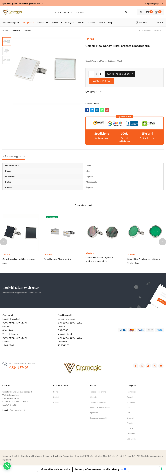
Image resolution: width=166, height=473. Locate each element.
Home (5, 30)
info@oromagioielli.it (17, 410)
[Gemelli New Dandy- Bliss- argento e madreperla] (87, 110)
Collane (130, 428)
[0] (147, 12)
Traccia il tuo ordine (98, 392)
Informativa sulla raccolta (55, 469)
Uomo (88, 165)
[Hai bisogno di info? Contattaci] (4, 364)
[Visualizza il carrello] (156, 12)
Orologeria (131, 439)
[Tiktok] (148, 366)
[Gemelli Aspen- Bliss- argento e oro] (62, 232)
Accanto (157, 30)
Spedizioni (94, 413)
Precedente (146, 30)
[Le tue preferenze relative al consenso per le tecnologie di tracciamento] (161, 468)
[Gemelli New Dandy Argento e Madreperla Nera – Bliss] (104, 231)
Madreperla (91, 182)
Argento (89, 176)
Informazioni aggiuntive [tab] (13, 156)
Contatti (56, 397)
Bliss (88, 171)
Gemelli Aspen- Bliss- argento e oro (59, 259)
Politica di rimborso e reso (100, 407)
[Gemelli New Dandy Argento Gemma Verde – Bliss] (145, 232)
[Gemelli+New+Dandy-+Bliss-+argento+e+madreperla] (92, 110)
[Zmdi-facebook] (135, 366)
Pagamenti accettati (98, 418)
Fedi (128, 413)
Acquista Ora (101, 81)
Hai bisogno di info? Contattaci (22, 363)
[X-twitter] (154, 366)
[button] (63, 12)
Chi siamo (57, 402)
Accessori (16, 30)
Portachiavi (131, 402)
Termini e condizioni (98, 402)
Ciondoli (130, 423)
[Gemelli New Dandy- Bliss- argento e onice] (20, 232)
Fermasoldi (131, 392)
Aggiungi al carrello (120, 74)
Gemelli (28, 30)
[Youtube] (161, 366)
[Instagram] (142, 366)
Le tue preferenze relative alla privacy (97, 469)
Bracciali (130, 418)
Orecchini (131, 433)
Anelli (129, 407)
